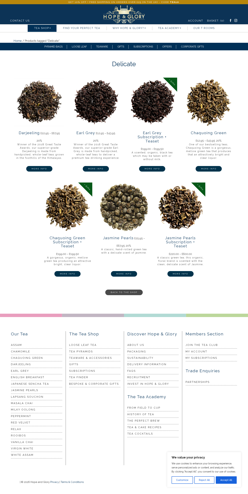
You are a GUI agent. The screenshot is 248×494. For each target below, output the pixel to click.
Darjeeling (21, 364)
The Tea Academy (146, 396)
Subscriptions (143, 46)
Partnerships (198, 382)
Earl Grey (20, 370)
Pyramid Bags (53, 46)
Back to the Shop (124, 292)
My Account (196, 351)
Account (195, 20)
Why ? (128, 28)
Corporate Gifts (192, 46)
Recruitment (138, 377)
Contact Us (20, 20)
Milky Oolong (23, 409)
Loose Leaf (79, 46)
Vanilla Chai (22, 442)
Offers (167, 46)
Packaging (136, 351)
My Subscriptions (201, 357)
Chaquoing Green (27, 357)
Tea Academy (168, 28)
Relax (16, 429)
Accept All (226, 480)
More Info (39, 169)
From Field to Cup (143, 407)
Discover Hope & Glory (152, 334)
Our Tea (19, 334)
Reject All (204, 480)
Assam (16, 345)
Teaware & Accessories (90, 357)
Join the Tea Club (202, 345)
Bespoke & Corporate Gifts (94, 383)
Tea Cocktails (140, 433)
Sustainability (140, 357)
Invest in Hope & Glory (148, 383)
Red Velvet (21, 422)
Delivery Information (147, 364)
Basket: (215, 20)
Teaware (102, 46)
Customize (182, 480)
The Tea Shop (84, 334)
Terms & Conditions (72, 482)
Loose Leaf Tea (83, 345)
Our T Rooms (204, 28)
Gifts (120, 46)
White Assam (22, 454)
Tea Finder (78, 377)
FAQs (131, 370)
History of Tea (140, 414)
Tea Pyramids (81, 351)
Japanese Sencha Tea (30, 383)
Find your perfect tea (81, 28)
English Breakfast (28, 377)
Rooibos (18, 435)
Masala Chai (22, 403)
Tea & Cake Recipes (144, 427)
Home (17, 40)
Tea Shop (41, 28)
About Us (135, 345)
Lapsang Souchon (27, 396)
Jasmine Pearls (24, 390)
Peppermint (21, 416)
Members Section (205, 334)
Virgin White (22, 448)
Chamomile (20, 351)
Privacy (54, 482)
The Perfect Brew (143, 420)
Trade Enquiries (203, 370)
